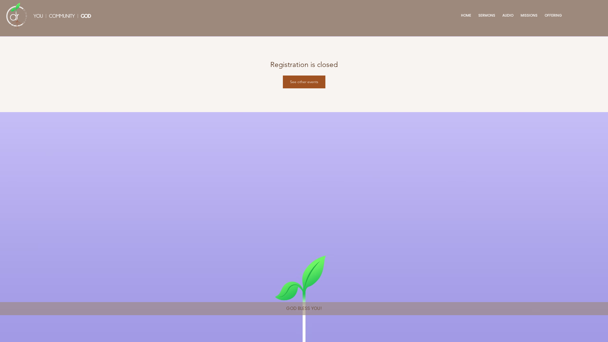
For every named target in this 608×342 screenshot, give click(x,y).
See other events (304, 82)
